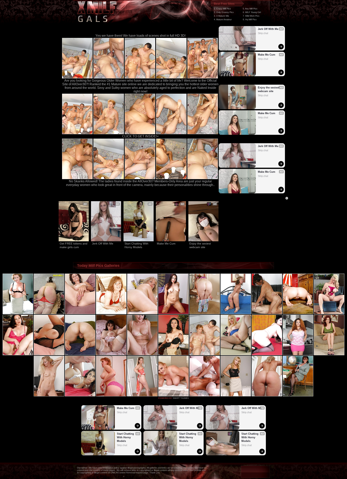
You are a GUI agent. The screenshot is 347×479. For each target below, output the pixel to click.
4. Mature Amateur (223, 19)
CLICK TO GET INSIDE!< (140, 136)
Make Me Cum (266, 54)
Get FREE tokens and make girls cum (74, 245)
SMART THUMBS (181, 398)
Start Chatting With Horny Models (137, 245)
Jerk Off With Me (268, 28)
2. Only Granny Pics (224, 12)
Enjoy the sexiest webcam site (269, 89)
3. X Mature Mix (221, 16)
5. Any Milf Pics (250, 8)
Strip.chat (263, 33)
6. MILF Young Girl (252, 12)
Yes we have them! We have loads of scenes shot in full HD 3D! (140, 35)
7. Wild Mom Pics (251, 16)
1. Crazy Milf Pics (222, 8)
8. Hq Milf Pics (250, 19)
